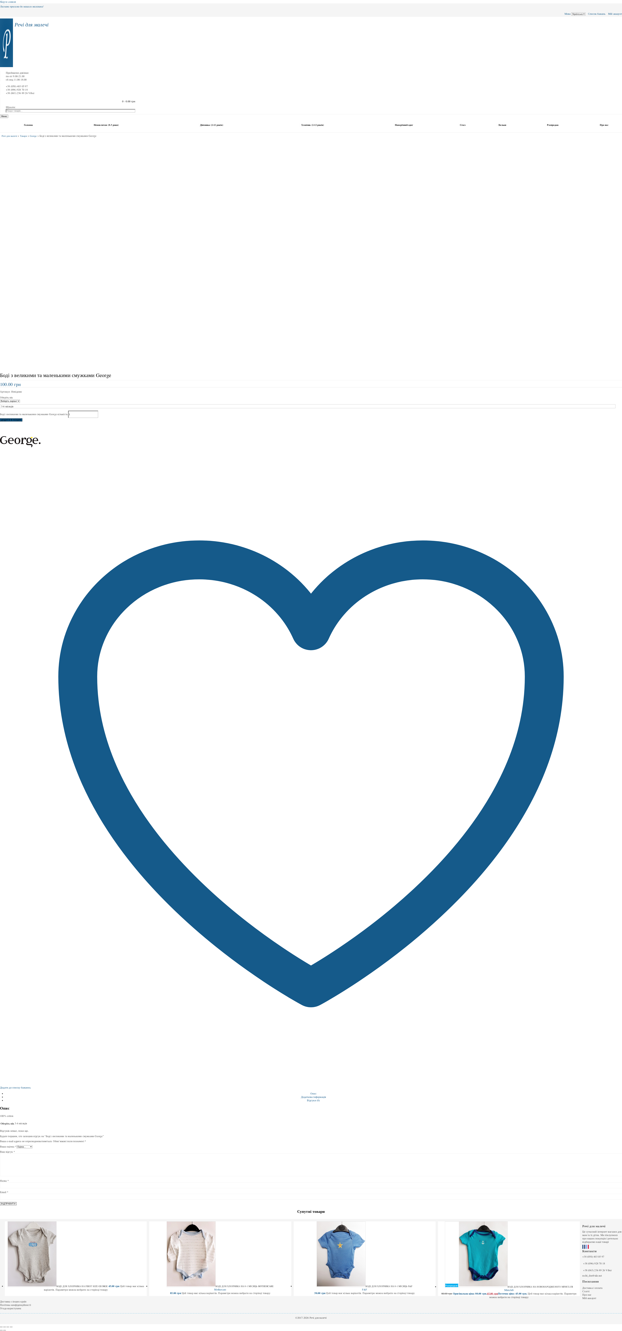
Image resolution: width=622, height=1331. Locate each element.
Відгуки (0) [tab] (313, 1100)
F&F (364, 1289)
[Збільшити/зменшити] (1, 1326)
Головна (28, 125)
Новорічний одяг (404, 125)
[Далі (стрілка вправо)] (4, 1330)
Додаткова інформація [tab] (313, 1097)
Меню (4, 116)
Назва (4, 1180)
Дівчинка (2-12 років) (211, 125)
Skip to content (8, 1)
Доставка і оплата (592, 1288)
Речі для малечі (32, 24)
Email (4, 1192)
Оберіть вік (6, 397)
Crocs (463, 125)
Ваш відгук (7, 1151)
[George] (20, 461)
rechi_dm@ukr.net (592, 1275)
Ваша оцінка (8, 1146)
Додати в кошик (11, 420)
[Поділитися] (7, 1326)
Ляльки (502, 125)
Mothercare (220, 1289)
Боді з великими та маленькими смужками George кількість (34, 414)
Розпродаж (553, 125)
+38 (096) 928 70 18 (594, 1263)
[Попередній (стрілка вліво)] (1, 1330)
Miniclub (509, 1290)
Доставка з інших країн (13, 1301)
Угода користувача (10, 1308)
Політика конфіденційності (15, 1305)
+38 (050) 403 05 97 (593, 1256)
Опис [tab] (313, 1093)
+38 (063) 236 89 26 (594, 1270)
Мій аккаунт (614, 13)
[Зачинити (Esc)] (11, 1326)
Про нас (604, 125)
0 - (128, 101)
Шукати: (11, 107)
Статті (585, 1291)
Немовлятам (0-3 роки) (106, 125)
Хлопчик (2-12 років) (312, 125)
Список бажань (596, 13)
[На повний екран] (4, 1326)
